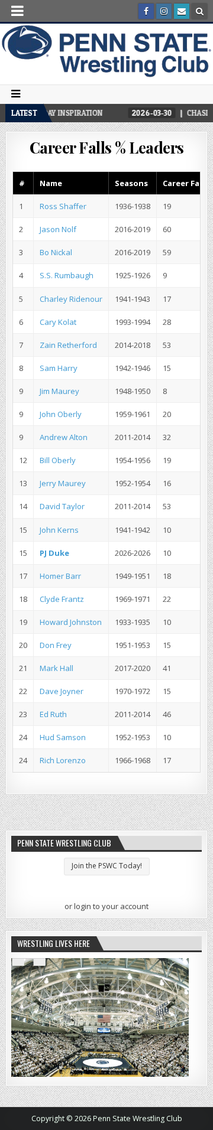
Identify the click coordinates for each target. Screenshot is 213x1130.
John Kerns (59, 530)
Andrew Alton (64, 437)
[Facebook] (146, 11)
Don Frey (56, 645)
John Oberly (61, 414)
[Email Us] (181, 11)
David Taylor (62, 506)
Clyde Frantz (62, 599)
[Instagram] (164, 11)
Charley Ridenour (71, 299)
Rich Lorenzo (63, 760)
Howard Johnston (71, 622)
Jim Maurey (59, 391)
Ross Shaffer (63, 206)
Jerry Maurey (63, 483)
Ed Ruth (53, 714)
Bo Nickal (56, 252)
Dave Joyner (61, 691)
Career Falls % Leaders (107, 147)
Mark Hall (56, 668)
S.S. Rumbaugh (66, 275)
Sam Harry (59, 368)
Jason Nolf (58, 229)
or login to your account (106, 906)
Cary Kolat (58, 322)
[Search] (199, 11)
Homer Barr (60, 576)
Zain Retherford (68, 345)
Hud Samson (63, 737)
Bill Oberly (58, 460)
